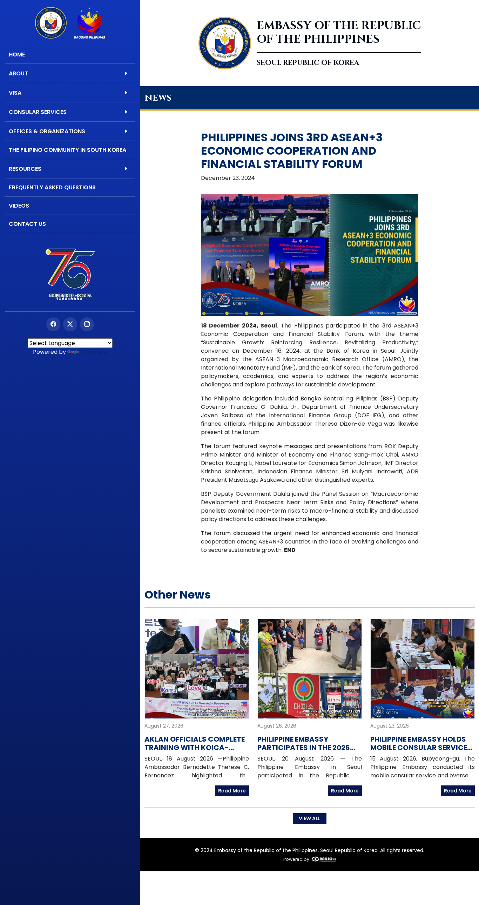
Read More (232, 790)
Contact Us (27, 224)
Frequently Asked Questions (52, 187)
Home (17, 54)
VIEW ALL (310, 818)
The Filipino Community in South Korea (67, 150)
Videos (19, 206)
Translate (93, 352)
